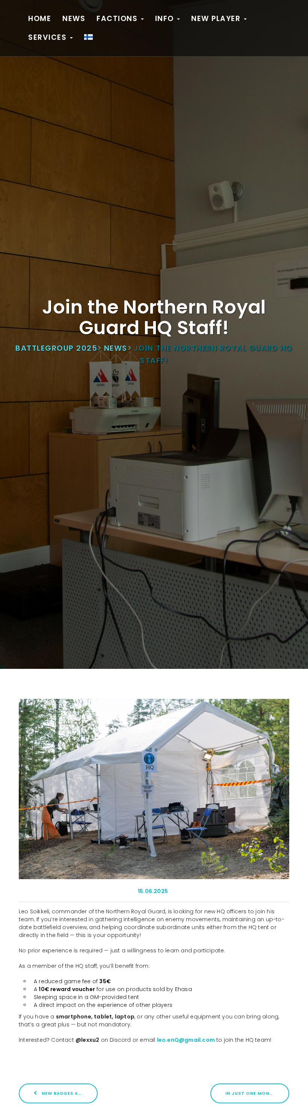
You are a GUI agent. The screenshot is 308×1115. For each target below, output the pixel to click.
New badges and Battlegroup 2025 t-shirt (69, 1093)
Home (39, 19)
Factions (118, 19)
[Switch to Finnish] (88, 37)
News (73, 19)
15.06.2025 (153, 891)
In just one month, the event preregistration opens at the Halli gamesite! (257, 1093)
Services (48, 37)
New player (217, 19)
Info (166, 19)
